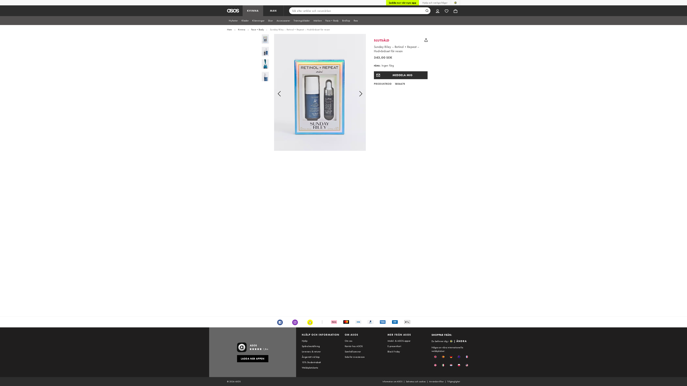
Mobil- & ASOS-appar (399, 340)
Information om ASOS (392, 381)
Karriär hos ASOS (354, 346)
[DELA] (426, 40)
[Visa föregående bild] (283, 94)
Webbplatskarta (310, 367)
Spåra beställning (311, 346)
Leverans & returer (311, 351)
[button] (401, 75)
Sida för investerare (355, 356)
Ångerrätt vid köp (311, 356)
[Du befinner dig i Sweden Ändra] (455, 2)
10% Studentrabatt (311, 362)
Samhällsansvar (353, 351)
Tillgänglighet (453, 381)
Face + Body (257, 29)
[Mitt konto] (437, 10)
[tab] (233, 20)
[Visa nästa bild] (356, 94)
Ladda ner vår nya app (402, 2)
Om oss (348, 340)
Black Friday (394, 351)
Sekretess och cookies (416, 381)
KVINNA (253, 10)
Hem (229, 29)
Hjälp (304, 340)
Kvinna (241, 29)
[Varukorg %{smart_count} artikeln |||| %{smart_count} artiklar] (455, 10)
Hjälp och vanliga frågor (434, 2)
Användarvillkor (436, 381)
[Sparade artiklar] (446, 10)
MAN (273, 10)
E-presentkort (394, 346)
